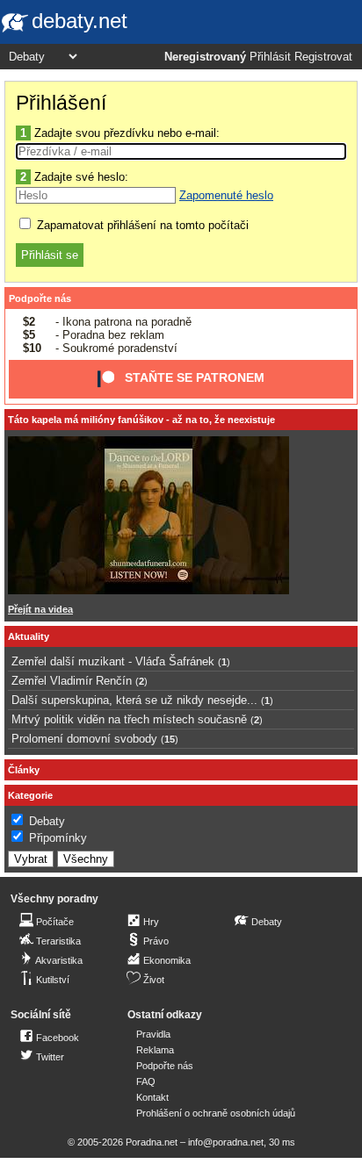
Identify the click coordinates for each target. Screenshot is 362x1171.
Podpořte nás (40, 298)
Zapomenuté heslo (226, 195)
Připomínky (58, 837)
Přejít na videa (40, 609)
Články (24, 770)
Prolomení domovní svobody (84, 738)
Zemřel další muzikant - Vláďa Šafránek (112, 661)
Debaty (47, 821)
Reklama (155, 1050)
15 (169, 739)
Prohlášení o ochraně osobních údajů (215, 1113)
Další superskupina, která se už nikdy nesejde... (134, 700)
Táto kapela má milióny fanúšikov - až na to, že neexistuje (141, 419)
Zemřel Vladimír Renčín (71, 680)
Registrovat (323, 57)
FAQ (146, 1081)
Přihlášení (61, 102)
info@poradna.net (226, 1142)
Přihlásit (270, 57)
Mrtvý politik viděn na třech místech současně (129, 719)
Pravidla (153, 1034)
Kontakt (152, 1097)
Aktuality (28, 636)
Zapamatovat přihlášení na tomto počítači (141, 225)
